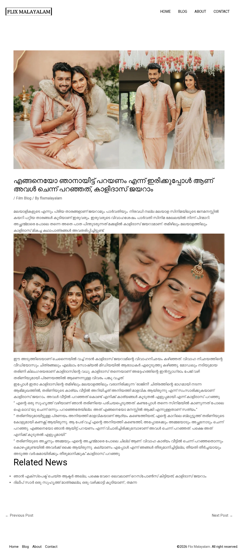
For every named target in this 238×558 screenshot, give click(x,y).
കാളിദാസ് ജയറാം (190, 476)
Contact (222, 11)
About (200, 11)
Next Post (222, 515)
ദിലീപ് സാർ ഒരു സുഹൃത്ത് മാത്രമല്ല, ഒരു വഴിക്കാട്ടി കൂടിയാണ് (68, 482)
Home (165, 11)
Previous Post (19, 515)
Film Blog (23, 198)
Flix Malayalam (198, 547)
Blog (182, 11)
